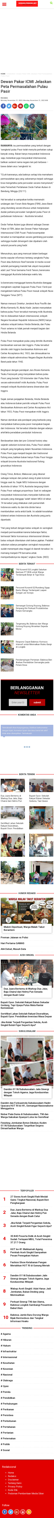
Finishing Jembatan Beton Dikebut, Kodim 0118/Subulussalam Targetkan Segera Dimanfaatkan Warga (24, 1125)
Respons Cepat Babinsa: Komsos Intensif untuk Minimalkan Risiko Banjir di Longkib (34, 644)
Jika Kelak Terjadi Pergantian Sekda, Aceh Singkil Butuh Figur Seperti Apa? (24, 1023)
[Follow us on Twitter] (10, 1511)
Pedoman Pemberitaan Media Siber (26, 1493)
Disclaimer (13, 1479)
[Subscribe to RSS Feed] (28, 1511)
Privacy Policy (15, 1486)
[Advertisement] (27, 42)
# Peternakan (8, 1438)
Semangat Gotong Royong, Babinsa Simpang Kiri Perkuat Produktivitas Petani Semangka (32, 608)
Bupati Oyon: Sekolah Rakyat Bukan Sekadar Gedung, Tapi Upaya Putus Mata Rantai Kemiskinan (39, 801)
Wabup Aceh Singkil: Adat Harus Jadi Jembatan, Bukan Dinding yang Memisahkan (30, 1291)
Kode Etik (13, 1490)
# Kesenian (7, 1368)
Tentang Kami (14, 1483)
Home (11, 1472)
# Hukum (6, 1345)
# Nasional (6, 1374)
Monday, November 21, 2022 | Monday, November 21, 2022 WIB (24, 100)
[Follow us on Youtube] (22, 1511)
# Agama (6, 1333)
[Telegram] (32, 106)
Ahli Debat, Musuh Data (13, 949)
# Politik (5, 1444)
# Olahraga (7, 1380)
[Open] (51, 2)
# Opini (4, 1386)
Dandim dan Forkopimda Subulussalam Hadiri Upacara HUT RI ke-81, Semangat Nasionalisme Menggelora (27, 1105)
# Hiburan (6, 1339)
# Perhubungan (9, 1403)
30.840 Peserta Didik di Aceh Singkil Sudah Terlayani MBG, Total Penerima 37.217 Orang (31, 1239)
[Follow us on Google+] (16, 1511)
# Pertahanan (8, 1426)
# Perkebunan (8, 1421)
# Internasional (9, 1357)
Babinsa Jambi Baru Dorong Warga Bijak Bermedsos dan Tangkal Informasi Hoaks (29, 1318)
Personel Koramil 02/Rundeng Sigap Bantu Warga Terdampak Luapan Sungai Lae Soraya (33, 590)
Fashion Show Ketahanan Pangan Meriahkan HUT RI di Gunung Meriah (30, 1264)
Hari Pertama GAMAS (12, 943)
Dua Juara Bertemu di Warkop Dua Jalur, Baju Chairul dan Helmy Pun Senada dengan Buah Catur (11, 801)
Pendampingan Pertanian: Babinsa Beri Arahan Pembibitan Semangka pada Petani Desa (34, 662)
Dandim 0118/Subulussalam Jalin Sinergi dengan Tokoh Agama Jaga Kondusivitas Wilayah (26, 1092)
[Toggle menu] (4, 4)
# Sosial (5, 1450)
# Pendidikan (8, 1397)
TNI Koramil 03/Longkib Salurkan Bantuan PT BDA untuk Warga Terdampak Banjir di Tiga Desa (31, 572)
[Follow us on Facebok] (4, 1511)
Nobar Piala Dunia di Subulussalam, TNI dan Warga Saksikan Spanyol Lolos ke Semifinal (25, 1115)
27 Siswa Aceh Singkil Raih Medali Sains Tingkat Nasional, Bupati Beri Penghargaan (29, 1199)
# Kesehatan (8, 1362)
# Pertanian (7, 1432)
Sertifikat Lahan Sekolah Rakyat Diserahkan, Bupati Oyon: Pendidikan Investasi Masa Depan (12, 827)
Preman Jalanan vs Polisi (14, 937)
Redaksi (12, 1476)
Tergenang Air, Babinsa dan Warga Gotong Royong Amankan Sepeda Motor (32, 626)
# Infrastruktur (9, 1351)
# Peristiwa (7, 1415)
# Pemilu (6, 1392)
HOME (3, 74)
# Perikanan (7, 1409)
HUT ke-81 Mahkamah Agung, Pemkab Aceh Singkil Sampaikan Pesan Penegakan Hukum (28, 1252)
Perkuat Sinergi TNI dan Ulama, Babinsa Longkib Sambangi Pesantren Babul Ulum (31, 1305)
